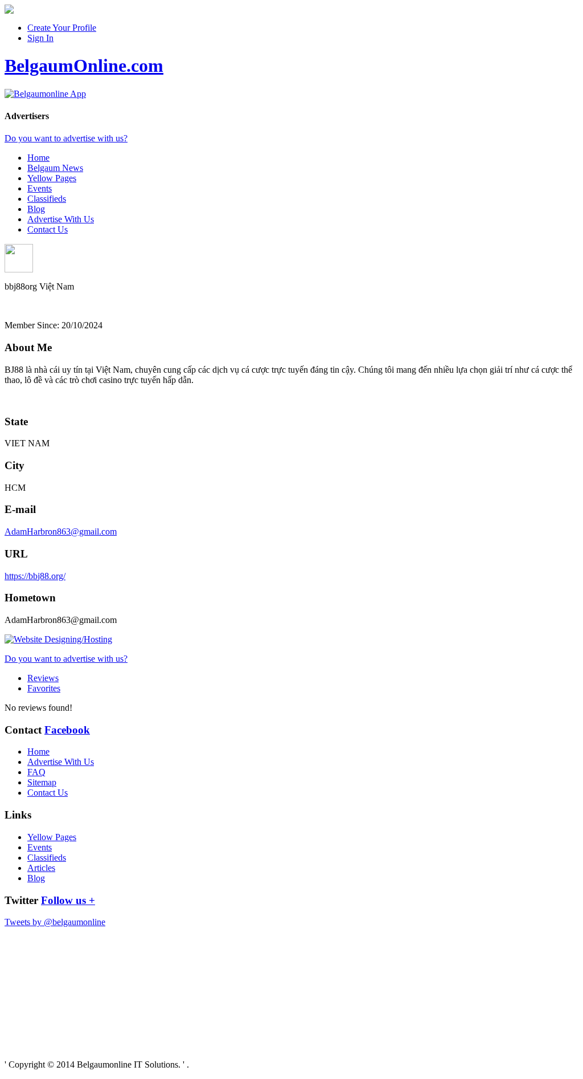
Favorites (43, 688)
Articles (41, 868)
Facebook (67, 730)
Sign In (40, 38)
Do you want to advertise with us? (66, 138)
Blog (36, 209)
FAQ (36, 772)
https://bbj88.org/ (35, 576)
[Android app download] (9, 10)
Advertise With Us (60, 219)
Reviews (43, 678)
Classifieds (46, 198)
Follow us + (68, 900)
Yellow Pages (51, 178)
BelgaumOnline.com (84, 65)
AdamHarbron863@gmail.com (61, 531)
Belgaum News (55, 168)
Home (38, 157)
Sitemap (41, 782)
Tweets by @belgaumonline (55, 922)
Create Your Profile (61, 27)
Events (39, 188)
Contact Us (47, 229)
